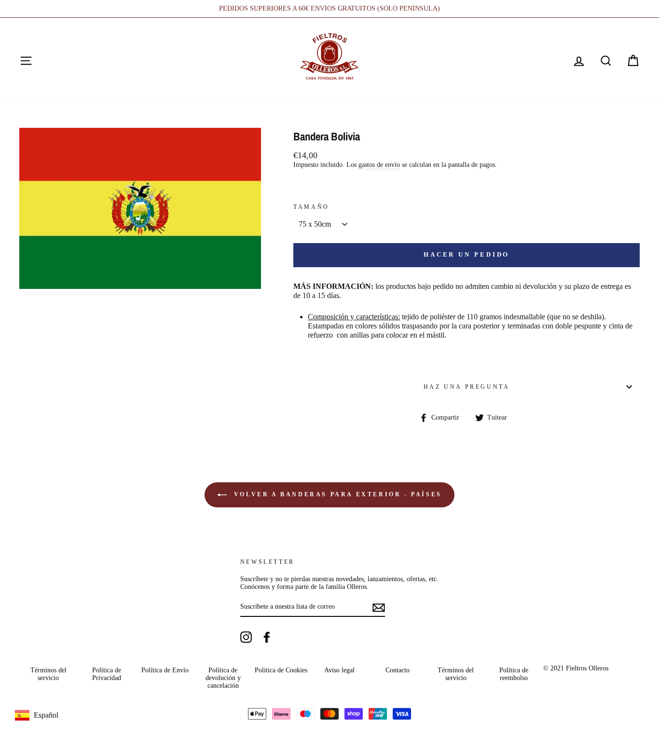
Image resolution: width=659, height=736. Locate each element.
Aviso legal (339, 670)
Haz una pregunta (467, 386)
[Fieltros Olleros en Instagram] (246, 637)
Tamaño (311, 207)
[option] (329, 9)
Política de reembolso (513, 674)
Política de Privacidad (106, 674)
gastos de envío (379, 164)
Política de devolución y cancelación (223, 678)
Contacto (397, 670)
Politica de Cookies (281, 670)
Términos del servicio (48, 674)
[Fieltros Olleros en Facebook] (267, 637)
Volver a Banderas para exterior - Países (336, 494)
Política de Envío (165, 670)
